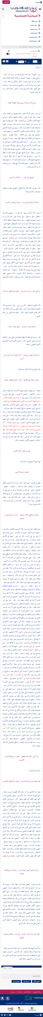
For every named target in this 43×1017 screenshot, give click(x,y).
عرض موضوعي (33, 37)
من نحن (13, 992)
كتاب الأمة (34, 25)
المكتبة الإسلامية (26, 15)
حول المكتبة (34, 29)
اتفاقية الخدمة (27, 992)
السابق (9, 968)
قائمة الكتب (34, 33)
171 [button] (22, 62)
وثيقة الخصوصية (37, 992)
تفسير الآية (37, 981)
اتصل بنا (19, 992)
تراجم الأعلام (33, 41)
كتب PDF (34, 21)
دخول (6, 2)
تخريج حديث (16, 981)
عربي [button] (38, 2)
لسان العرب (31, 47)
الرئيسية (37, 47)
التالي (5, 968)
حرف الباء (24, 47)
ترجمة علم (26, 981)
